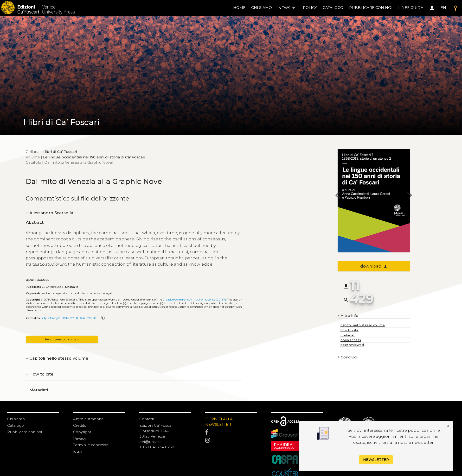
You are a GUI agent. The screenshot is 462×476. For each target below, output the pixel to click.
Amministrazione (88, 419)
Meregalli (106, 293)
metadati (347, 335)
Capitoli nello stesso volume (57, 358)
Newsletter (376, 459)
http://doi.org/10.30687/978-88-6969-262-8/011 (70, 318)
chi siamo (261, 7)
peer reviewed (352, 345)
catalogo (333, 7)
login (77, 451)
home (239, 7)
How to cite (39, 374)
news (287, 8)
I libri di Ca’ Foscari (60, 151)
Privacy (79, 438)
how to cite (349, 330)
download (373, 266)
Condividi (348, 357)
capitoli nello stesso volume (362, 325)
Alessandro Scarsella (49, 213)
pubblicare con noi (370, 7)
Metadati (37, 390)
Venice (45, 293)
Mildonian (80, 293)
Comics (93, 293)
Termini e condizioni (91, 445)
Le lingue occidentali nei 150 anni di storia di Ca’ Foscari (94, 157)
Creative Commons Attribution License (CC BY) (194, 299)
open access (37, 279)
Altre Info (348, 315)
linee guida (410, 7)
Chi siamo (16, 419)
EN (443, 7)
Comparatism (61, 293)
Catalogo (15, 425)
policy (310, 7)
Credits (79, 425)
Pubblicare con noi (24, 432)
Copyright (82, 432)
